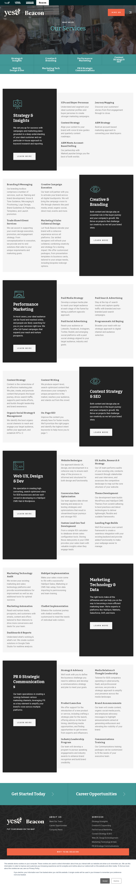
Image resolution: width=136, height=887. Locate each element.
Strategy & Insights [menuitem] (100, 821)
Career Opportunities (96, 794)
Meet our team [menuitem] (56, 821)
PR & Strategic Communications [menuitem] (105, 846)
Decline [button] (116, 881)
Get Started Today (28, 794)
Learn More (24, 156)
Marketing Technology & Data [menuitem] (104, 842)
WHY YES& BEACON (68, 852)
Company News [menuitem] (56, 830)
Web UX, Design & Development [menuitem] (105, 838)
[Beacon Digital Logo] (24, 12)
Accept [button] (105, 881)
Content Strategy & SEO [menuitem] (102, 834)
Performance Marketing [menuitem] (102, 830)
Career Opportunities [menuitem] (58, 825)
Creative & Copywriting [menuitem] (101, 825)
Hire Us (116, 12)
